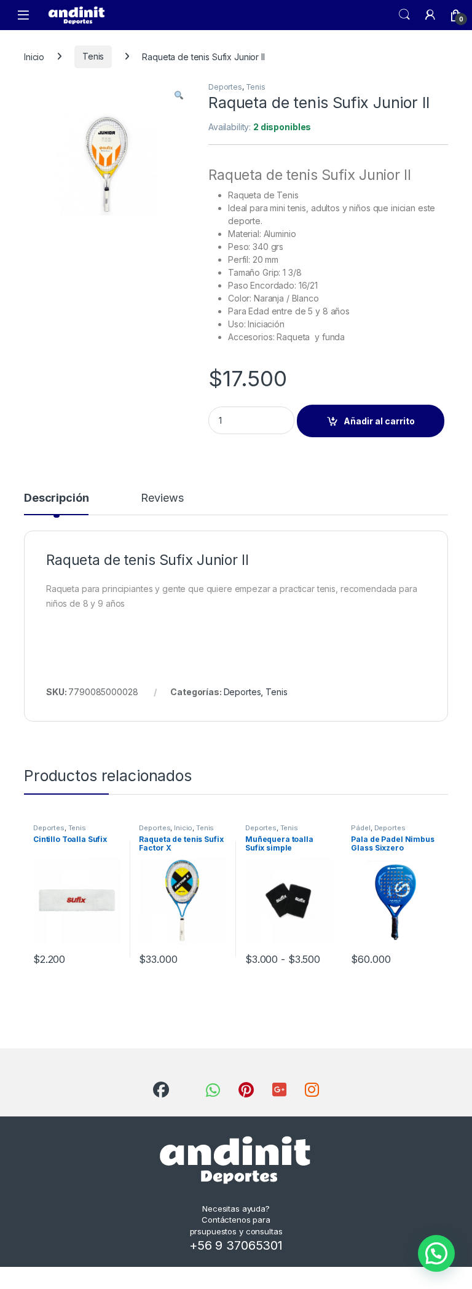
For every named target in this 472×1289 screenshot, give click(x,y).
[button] (179, 95)
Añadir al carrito (379, 421)
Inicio (34, 56)
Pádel (360, 828)
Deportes (225, 87)
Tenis (93, 56)
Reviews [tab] (162, 498)
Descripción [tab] (56, 498)
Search (404, 14)
